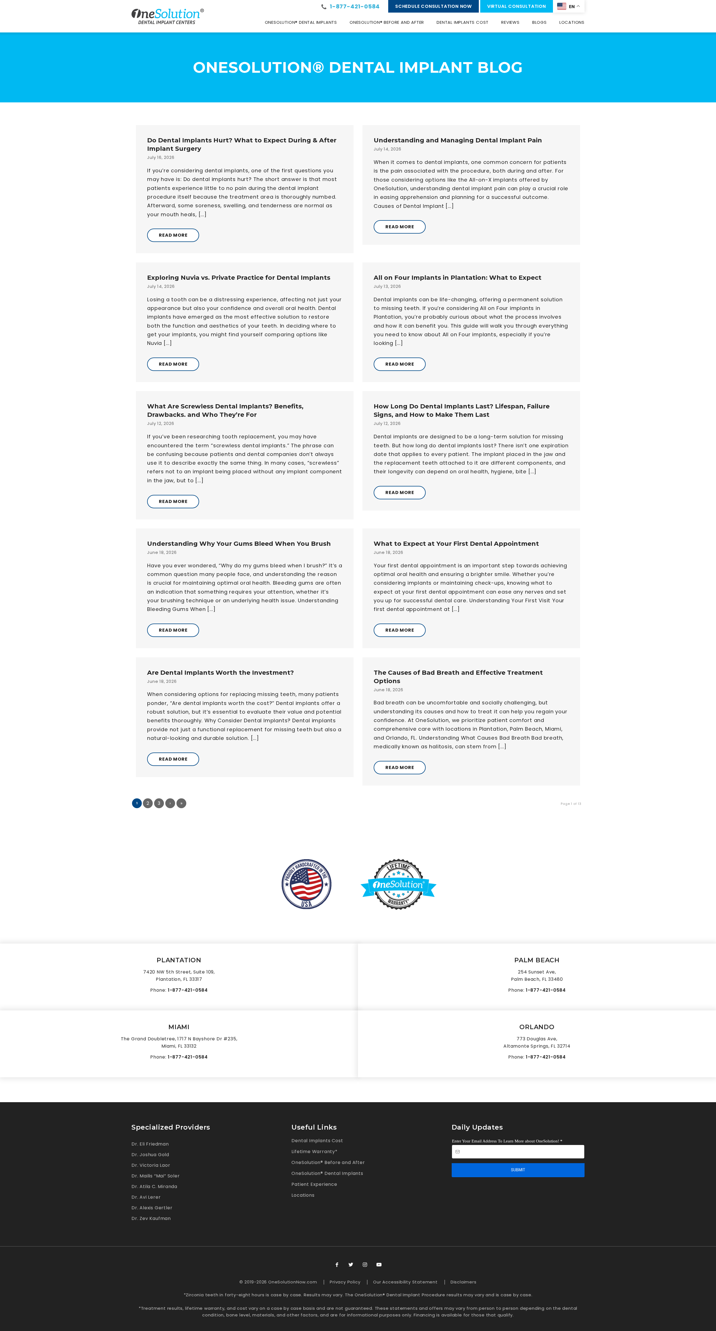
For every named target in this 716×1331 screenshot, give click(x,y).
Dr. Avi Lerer (146, 1197)
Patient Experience (314, 1184)
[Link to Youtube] (379, 1264)
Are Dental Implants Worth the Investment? (220, 672)
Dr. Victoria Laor (150, 1165)
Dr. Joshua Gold (150, 1154)
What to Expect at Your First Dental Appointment (456, 543)
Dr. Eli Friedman (150, 1144)
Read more (173, 235)
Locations (302, 1195)
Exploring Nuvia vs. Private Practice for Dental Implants (238, 277)
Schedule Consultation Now (433, 6)
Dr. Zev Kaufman (151, 1218)
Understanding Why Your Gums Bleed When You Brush (239, 543)
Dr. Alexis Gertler (151, 1208)
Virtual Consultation (516, 6)
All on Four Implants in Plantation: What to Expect (457, 277)
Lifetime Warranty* (314, 1151)
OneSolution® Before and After (328, 1162)
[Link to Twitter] (351, 1264)
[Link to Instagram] (365, 1264)
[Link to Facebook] (337, 1264)
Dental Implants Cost (317, 1140)
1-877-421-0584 (355, 6)
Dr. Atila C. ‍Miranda (154, 1186)
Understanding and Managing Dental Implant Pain (458, 140)
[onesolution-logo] (167, 16)
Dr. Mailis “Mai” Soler (155, 1176)
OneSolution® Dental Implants (327, 1173)
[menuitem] (301, 22)
